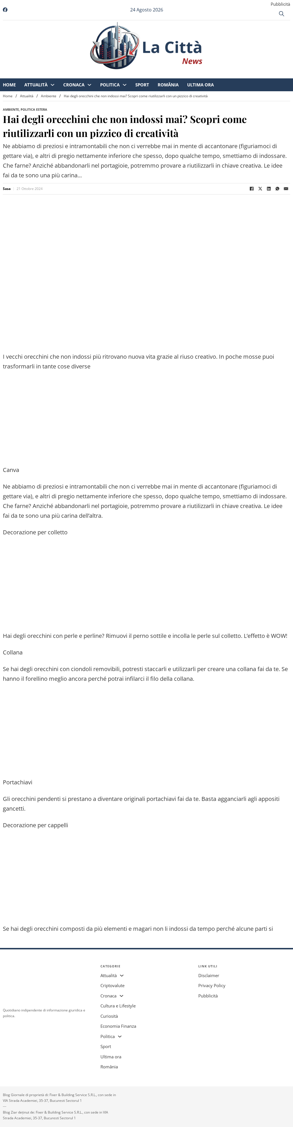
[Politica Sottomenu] (159, 74)
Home (43, 74)
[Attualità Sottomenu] (86, 74)
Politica (144, 74)
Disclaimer (208, 975)
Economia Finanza (118, 1026)
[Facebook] (251, 188)
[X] (260, 188)
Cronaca (107, 74)
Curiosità (109, 1016)
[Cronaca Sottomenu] (123, 74)
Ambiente (48, 96)
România (202, 74)
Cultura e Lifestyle (118, 1006)
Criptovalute (112, 985)
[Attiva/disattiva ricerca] (281, 13)
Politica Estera (34, 109)
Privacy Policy (211, 985)
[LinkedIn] (268, 188)
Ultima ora (234, 74)
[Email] (286, 188)
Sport (176, 74)
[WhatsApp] (277, 188)
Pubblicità (280, 4)
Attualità (70, 74)
